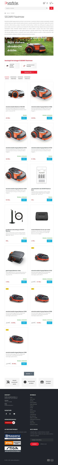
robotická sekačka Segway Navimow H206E (41, 107)
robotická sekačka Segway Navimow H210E (16, 148)
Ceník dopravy (33, 414)
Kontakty (32, 421)
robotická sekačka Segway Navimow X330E (16, 311)
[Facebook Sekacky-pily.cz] (6, 413)
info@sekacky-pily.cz (9, 405)
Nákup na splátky (33, 417)
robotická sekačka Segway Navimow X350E (41, 311)
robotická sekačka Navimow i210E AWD (15, 107)
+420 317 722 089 (8, 401)
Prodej (31, 407)
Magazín (32, 406)
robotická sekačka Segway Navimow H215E (41, 148)
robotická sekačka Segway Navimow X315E (41, 270)
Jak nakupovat (33, 416)
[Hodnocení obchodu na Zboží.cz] (10, 422)
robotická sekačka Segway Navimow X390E (16, 352)
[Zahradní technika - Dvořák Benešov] (11, 3)
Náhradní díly (33, 411)
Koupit (24, 118)
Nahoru (28, 373)
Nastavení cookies (34, 424)
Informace (32, 412)
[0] (44, 3)
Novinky (31, 400)
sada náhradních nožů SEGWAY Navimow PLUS (41, 189)
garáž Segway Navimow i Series (13, 270)
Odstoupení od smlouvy (35, 419)
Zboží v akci (32, 399)
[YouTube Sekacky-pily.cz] (14, 413)
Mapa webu (32, 422)
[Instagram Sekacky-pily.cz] (10, 413)
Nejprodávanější (33, 404)
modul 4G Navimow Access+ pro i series (40, 229)
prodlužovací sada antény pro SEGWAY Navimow (15, 230)
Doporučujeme (33, 402)
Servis (31, 409)
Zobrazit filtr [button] (28, 72)
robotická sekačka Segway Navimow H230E (16, 188)
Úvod (31, 397)
